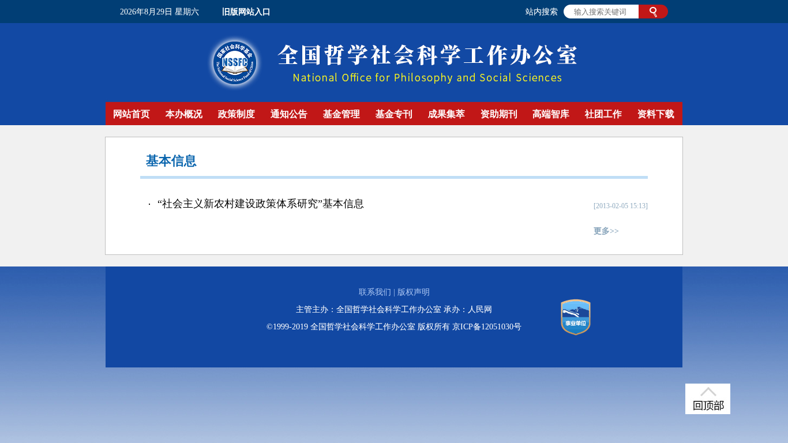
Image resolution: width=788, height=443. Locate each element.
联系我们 (375, 292)
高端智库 (550, 114)
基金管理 (341, 114)
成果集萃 (446, 114)
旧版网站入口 (246, 11)
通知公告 (289, 114)
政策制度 (236, 114)
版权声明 (413, 292)
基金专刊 (394, 114)
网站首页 (131, 114)
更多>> (606, 231)
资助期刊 (499, 114)
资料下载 (655, 114)
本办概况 (184, 114)
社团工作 (603, 114)
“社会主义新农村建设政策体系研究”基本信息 (260, 203)
